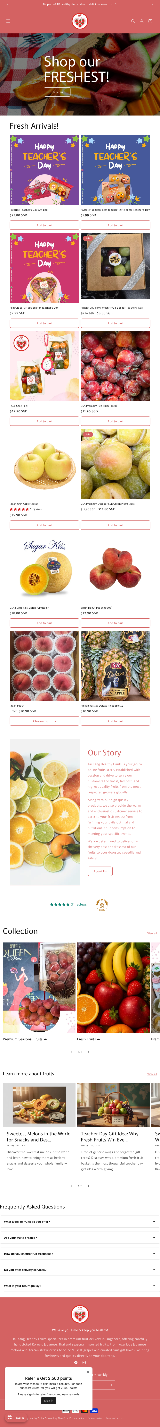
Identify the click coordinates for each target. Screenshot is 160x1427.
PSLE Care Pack (19, 406)
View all (152, 933)
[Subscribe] (110, 1385)
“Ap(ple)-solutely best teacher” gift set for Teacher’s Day (115, 209)
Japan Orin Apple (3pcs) (24, 503)
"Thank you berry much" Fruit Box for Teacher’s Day (112, 307)
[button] (8, 21)
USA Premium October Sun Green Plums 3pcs (108, 503)
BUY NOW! (57, 92)
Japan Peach (17, 705)
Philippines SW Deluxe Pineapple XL (102, 705)
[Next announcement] (152, 4)
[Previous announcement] (7, 4)
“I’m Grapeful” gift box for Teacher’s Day (34, 307)
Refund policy (95, 1417)
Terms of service (115, 1417)
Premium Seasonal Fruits (23, 1039)
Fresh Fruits (86, 1039)
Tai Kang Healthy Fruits (31, 1418)
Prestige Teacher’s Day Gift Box (29, 209)
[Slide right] (88, 1052)
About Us (100, 871)
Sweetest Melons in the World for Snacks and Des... (39, 1136)
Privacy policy (76, 1417)
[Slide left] (71, 1052)
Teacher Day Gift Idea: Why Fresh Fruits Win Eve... (110, 1136)
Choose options (44, 721)
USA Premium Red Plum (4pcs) (99, 406)
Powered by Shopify (55, 1418)
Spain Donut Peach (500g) (96, 607)
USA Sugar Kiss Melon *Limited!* (29, 607)
